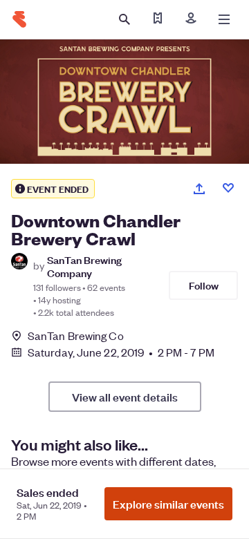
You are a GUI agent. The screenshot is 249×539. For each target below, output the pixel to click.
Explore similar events (168, 503)
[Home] (19, 19)
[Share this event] (199, 188)
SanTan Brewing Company (84, 266)
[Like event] (228, 188)
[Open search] (124, 19)
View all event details (125, 396)
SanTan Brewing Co (76, 336)
